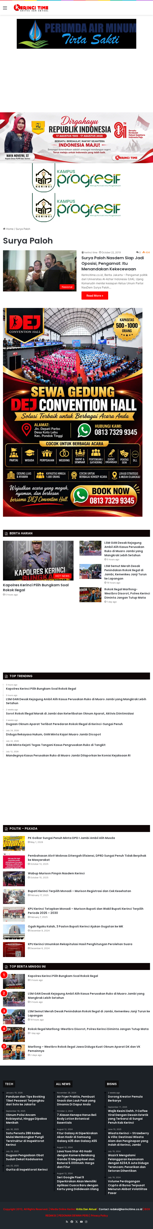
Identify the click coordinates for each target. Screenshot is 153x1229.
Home (9, 228)
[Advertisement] (76, 82)
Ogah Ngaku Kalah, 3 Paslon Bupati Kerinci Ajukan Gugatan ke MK (75, 926)
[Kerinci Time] (32, 7)
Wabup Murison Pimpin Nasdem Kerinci (56, 873)
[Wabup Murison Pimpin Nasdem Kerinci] (14, 878)
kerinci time (90, 252)
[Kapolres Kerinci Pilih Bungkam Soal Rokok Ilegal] (14, 981)
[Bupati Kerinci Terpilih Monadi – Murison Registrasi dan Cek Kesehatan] (14, 896)
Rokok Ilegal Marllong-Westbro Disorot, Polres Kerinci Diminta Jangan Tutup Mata (127, 593)
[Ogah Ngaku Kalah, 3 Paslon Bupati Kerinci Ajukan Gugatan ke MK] (14, 931)
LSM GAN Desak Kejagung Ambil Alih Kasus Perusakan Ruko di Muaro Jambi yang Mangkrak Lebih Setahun (124, 549)
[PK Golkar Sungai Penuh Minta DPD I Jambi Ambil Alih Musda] (14, 843)
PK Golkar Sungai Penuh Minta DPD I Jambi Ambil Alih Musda (71, 838)
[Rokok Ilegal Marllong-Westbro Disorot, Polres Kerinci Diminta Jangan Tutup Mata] (90, 594)
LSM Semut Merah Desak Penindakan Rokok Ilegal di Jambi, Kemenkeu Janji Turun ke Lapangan (125, 572)
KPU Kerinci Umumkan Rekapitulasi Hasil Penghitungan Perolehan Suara (80, 944)
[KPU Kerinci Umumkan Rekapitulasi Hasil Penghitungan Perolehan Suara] (14, 949)
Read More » (94, 295)
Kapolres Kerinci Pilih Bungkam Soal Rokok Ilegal (63, 976)
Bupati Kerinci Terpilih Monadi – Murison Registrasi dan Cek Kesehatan (79, 891)
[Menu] (5, 9)
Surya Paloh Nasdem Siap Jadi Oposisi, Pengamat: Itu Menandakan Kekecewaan (112, 263)
